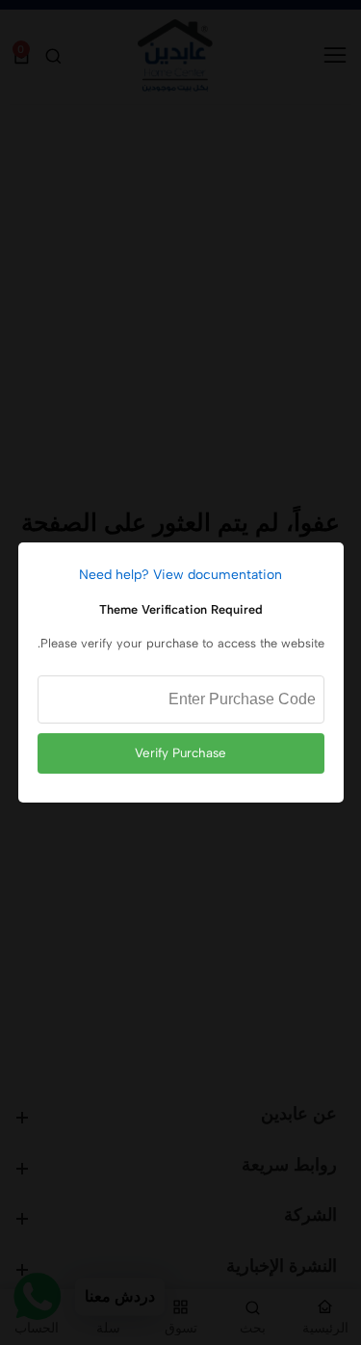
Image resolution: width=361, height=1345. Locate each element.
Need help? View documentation (180, 575)
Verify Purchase (180, 752)
